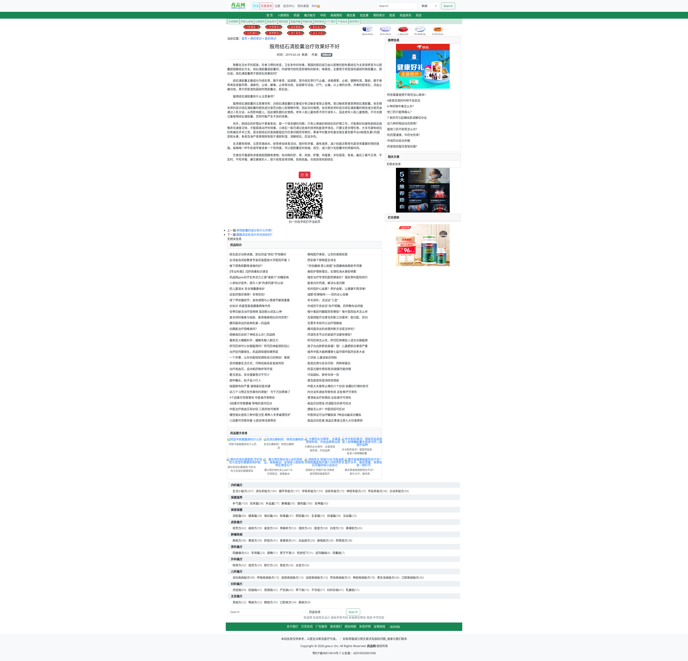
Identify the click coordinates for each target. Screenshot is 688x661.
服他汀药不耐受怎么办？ (403, 129)
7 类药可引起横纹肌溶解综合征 (407, 118)
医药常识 (270, 38)
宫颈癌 (268, 590)
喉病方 (252, 602)
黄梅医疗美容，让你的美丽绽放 (327, 254)
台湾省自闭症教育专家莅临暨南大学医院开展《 (260, 260)
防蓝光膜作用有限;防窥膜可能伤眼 (329, 369)
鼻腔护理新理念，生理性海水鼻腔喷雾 (331, 271)
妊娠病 (252, 590)
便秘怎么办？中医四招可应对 (326, 409)
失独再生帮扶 (357, 617)
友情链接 (379, 626)
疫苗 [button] (392, 15)
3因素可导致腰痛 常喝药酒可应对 (251, 403)
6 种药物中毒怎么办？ (401, 106)
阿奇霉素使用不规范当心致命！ (407, 95)
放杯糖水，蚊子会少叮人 (245, 380)
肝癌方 (268, 540)
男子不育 (285, 553)
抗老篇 (254, 503)
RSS (314, 6)
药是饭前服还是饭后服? (402, 146)
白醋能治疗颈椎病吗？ (244, 329)
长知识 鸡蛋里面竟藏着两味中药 (250, 306)
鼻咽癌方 (323, 540)
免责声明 (365, 626)
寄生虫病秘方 (385, 578)
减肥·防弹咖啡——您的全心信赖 (327, 294)
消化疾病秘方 (241, 578)
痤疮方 (252, 528)
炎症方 (300, 565)
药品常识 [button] (272, 21)
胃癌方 (252, 540)
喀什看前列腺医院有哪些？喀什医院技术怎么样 (337, 312)
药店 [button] (419, 15)
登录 (256, 6)
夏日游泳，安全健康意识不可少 (250, 375)
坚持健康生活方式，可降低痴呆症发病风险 (257, 363)
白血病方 (304, 540)
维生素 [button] (351, 15)
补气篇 (237, 503)
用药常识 (256, 38)
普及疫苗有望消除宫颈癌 (323, 380)
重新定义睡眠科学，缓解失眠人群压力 (254, 340)
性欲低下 (302, 553)
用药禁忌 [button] (319, 21)
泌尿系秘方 (332, 491)
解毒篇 (285, 503)
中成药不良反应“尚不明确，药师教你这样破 (335, 306)
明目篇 (300, 516)
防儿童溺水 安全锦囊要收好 (247, 289)
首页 (244, 38)
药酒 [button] (296, 15)
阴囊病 (337, 553)
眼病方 (268, 602)
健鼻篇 (252, 516)
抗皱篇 (331, 516)
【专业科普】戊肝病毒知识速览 (249, 271)
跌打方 (268, 565)
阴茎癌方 (341, 540)
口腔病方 (285, 602)
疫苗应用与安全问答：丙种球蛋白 (328, 363)
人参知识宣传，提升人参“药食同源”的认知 (256, 283)
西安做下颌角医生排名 (321, 260)
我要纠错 (326, 54)
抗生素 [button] (364, 15)
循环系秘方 (286, 491)
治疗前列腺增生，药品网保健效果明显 (254, 352)
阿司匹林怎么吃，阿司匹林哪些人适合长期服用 (337, 340)
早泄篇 (255, 553)
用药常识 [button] (379, 15)
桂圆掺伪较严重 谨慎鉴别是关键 (250, 386)
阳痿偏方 (238, 553)
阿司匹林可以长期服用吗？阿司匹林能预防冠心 (260, 346)
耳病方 (237, 602)
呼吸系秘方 (309, 491)
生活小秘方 (240, 491)
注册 (277, 6)
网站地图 (350, 626)
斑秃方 (237, 528)
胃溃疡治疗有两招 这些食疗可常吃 (329, 398)
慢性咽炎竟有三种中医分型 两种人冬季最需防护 (260, 415)
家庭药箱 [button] (295, 21)
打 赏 (304, 175)
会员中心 (289, 6)
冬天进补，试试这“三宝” (322, 300)
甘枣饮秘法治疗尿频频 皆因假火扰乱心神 (256, 312)
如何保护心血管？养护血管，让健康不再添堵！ (337, 289)
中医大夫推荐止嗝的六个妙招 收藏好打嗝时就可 (337, 386)
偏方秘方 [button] (310, 15)
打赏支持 (307, 626)
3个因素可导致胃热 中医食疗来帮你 (252, 398)
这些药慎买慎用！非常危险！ (248, 294)
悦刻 (369, 617)
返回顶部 (395, 626)
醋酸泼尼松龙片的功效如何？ (255, 235)
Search (448, 6)
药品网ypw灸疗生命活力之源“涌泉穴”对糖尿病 (259, 277)
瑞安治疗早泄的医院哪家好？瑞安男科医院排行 (337, 277)
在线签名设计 (321, 617)
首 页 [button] (269, 15)
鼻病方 (302, 602)
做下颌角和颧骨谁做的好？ (247, 266)
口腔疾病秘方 (410, 578)
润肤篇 (237, 516)
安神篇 (319, 503)
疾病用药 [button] (336, 15)
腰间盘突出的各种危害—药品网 (250, 323)
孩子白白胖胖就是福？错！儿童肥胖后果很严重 (337, 346)
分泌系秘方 (397, 491)
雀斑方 (268, 528)
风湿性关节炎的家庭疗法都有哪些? (329, 334)
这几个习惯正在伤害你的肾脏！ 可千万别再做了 (260, 392)
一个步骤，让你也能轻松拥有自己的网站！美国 (260, 357)
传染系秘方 (375, 491)
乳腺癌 (350, 590)
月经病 (237, 590)
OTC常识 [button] (331, 21)
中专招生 (378, 617)
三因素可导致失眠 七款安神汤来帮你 (253, 420)
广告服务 (321, 626)
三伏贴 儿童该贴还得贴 (322, 357)
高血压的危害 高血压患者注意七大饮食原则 (335, 420)
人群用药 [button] (283, 15)
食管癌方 (285, 540)
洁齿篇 (347, 516)
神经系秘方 (354, 491)
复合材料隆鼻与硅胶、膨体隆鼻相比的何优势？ (260, 317)
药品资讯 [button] (405, 15)
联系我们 (336, 626)
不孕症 (315, 590)
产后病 (284, 590)
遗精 (270, 553)
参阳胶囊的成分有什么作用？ (255, 230)
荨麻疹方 (285, 528)
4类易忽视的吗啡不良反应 (403, 100)
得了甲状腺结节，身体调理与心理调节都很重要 (260, 300)
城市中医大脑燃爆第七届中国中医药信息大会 (336, 352)
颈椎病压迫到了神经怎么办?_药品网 (252, 334)
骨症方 (284, 565)
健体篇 (301, 503)
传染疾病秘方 (338, 578)
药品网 (371, 646)
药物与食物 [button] (247, 21)
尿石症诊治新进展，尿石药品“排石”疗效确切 (258, 254)
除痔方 (237, 565)
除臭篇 (284, 516)
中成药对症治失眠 (398, 141)
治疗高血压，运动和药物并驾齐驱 (251, 369)
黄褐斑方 (351, 528)
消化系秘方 (263, 491)
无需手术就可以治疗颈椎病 (324, 323)
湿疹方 (302, 528)
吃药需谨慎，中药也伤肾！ (404, 135)
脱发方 (318, 528)
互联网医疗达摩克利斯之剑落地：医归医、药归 (337, 317)
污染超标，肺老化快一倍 (323, 375)
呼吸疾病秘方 (265, 578)
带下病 (300, 590)
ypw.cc (329, 646)
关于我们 (292, 626)
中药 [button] (323, 15)
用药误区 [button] (284, 21)
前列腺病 (321, 553)
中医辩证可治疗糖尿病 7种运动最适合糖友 (334, 415)
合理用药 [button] (260, 21)
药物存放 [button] (307, 21)
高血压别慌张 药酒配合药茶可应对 (329, 403)
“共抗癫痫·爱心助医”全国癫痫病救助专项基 (334, 266)
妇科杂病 (333, 590)
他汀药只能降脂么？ (400, 112)
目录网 (308, 617)
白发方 (334, 528)
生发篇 (315, 516)
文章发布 (266, 6)
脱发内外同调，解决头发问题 (326, 283)
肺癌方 (237, 540)
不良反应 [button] (343, 21)
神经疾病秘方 (361, 578)
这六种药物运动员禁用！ (403, 123)
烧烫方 (252, 565)
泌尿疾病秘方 (314, 578)
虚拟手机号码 (339, 617)
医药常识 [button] (355, 21)
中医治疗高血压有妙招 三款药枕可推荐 (254, 409)
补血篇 (270, 503)
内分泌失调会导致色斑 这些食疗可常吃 (332, 392)
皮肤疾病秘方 (289, 578)
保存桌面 (303, 6)
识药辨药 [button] (234, 21)
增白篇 (268, 516)
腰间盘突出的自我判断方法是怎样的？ (331, 329)
